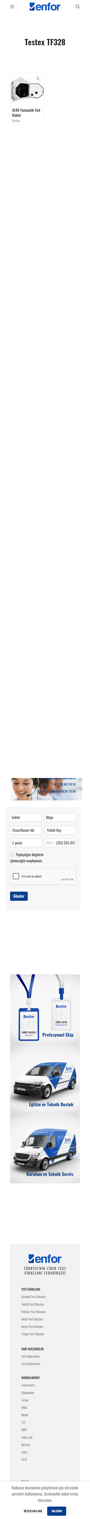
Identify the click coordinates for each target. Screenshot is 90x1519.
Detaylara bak (33, 1511)
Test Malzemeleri (30, 1363)
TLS (23, 1422)
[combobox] (50, 843)
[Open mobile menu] (12, 6)
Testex (16, 120)
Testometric (28, 1385)
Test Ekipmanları (30, 1356)
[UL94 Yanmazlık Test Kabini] (27, 89)
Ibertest (25, 1444)
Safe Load (26, 1437)
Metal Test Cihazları (32, 1319)
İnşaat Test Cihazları (32, 1326)
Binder (25, 1415)
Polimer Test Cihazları (33, 1311)
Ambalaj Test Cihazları (33, 1296)
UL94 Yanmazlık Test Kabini (26, 113)
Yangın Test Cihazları (32, 1334)
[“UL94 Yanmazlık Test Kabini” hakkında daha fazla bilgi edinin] (38, 78)
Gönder (18, 896)
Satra (24, 1452)
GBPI (24, 1429)
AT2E (24, 1459)
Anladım (57, 1511)
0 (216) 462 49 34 (65, 784)
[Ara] (77, 6)
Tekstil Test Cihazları (32, 1304)
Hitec (24, 1407)
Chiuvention (27, 1392)
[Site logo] (45, 6)
